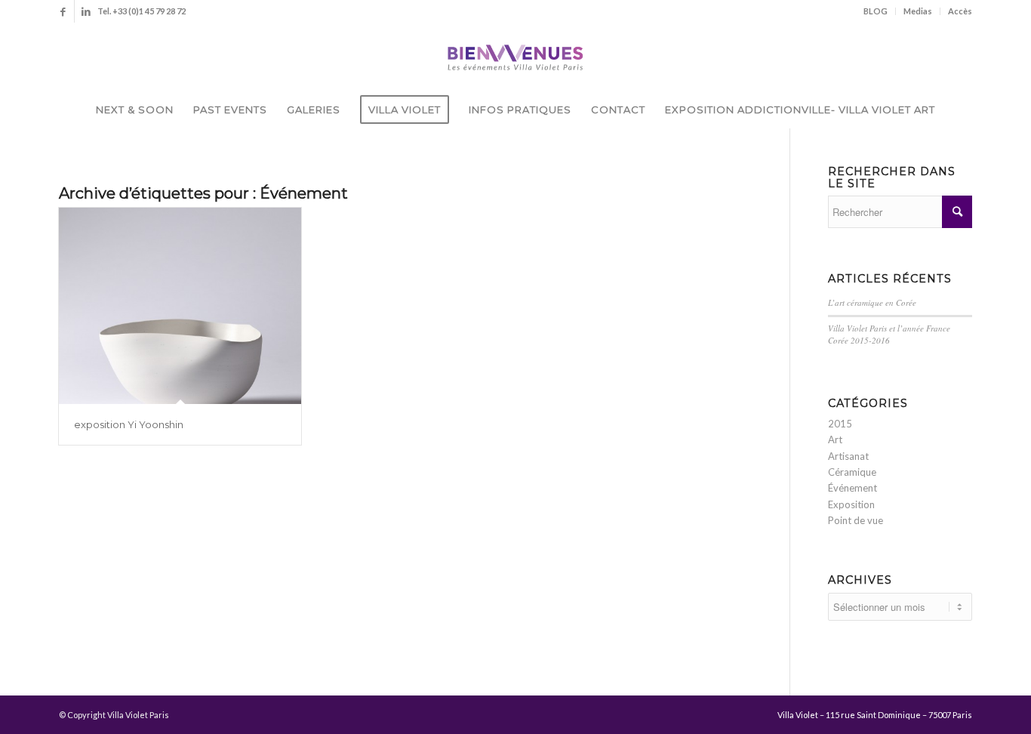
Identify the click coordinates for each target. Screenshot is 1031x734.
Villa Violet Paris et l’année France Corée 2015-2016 (889, 334)
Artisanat (848, 456)
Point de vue (855, 520)
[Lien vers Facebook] (63, 11)
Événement (852, 488)
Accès (960, 11)
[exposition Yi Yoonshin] (180, 306)
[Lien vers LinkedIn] (86, 11)
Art (835, 439)
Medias (917, 11)
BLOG (875, 11)
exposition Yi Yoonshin (128, 424)
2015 (840, 424)
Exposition (851, 504)
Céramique (852, 472)
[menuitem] (876, 11)
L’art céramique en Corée (872, 302)
